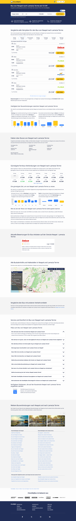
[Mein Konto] (54, 2)
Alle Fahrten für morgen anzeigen (38, 96)
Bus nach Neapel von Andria (16, 434)
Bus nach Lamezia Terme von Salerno (45, 460)
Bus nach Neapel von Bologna (17, 438)
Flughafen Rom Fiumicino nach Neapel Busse (19, 481)
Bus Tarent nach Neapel (15, 467)
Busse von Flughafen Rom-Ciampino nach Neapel (20, 479)
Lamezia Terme (60, 269)
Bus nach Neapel (26, 488)
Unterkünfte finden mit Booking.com (19, 16)
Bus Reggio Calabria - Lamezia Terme (45, 454)
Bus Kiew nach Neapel (15, 454)
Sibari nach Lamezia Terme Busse (44, 462)
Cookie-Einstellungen (37, 508)
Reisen (33, 509)
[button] (31, 290)
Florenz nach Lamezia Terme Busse (44, 446)
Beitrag (49, 508)
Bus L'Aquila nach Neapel (16, 456)
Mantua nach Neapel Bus (16, 462)
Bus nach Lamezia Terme (34, 488)
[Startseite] (16, 2)
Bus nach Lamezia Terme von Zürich (45, 469)
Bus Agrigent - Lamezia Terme (43, 432)
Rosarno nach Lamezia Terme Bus (44, 458)
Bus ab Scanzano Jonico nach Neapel (18, 464)
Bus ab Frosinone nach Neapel (17, 450)
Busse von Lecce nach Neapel (16, 458)
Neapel (51, 269)
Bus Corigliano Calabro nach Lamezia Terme (46, 440)
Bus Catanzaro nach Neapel (16, 442)
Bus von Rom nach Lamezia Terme (44, 456)
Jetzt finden (60, 53)
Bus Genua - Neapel (15, 452)
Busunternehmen (21, 509)
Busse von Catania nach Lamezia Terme (45, 436)
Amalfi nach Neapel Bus (15, 432)
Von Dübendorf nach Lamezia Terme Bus (45, 444)
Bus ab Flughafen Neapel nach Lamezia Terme (46, 479)
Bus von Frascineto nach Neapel (17, 448)
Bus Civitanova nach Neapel (16, 444)
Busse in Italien (19, 488)
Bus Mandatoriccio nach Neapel (17, 460)
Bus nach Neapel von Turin (16, 471)
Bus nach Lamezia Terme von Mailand (45, 448)
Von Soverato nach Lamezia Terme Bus (45, 464)
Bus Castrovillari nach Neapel (16, 440)
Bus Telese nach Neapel (15, 469)
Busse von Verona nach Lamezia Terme (45, 467)
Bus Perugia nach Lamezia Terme (44, 452)
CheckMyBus (13, 488)
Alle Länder (50, 509)
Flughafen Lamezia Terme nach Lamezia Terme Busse (48, 477)
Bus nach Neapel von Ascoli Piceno (17, 436)
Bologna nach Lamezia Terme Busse (45, 434)
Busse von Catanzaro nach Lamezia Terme (46, 438)
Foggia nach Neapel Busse (16, 446)
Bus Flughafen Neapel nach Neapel (18, 477)
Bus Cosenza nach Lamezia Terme (44, 442)
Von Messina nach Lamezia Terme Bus (45, 450)
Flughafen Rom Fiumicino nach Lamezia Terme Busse (48, 481)
